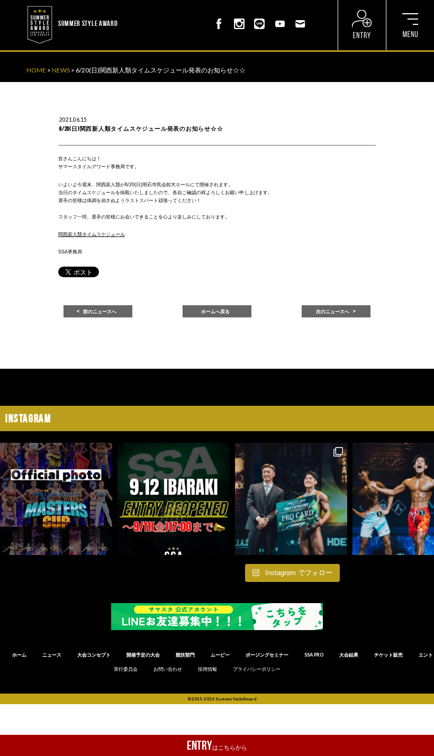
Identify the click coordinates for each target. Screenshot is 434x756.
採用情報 (207, 669)
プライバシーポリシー (257, 669)
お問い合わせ (167, 669)
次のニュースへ (332, 311)
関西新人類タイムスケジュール (91, 234)
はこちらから (217, 745)
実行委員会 (126, 669)
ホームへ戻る (215, 311)
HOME (36, 70)
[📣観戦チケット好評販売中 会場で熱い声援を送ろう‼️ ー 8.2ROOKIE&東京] (291, 499)
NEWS (61, 70)
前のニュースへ (99, 311)
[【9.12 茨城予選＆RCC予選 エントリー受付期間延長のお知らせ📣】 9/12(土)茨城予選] (173, 499)
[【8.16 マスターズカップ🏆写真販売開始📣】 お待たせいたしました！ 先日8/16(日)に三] (56, 499)
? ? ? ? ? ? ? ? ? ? (140, 5)
